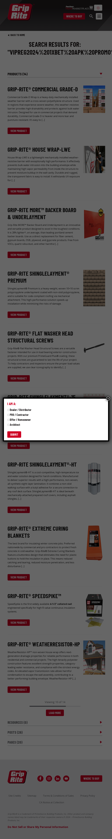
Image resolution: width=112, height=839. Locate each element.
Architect (15, 424)
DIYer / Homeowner (20, 419)
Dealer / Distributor (20, 409)
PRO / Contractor (19, 414)
